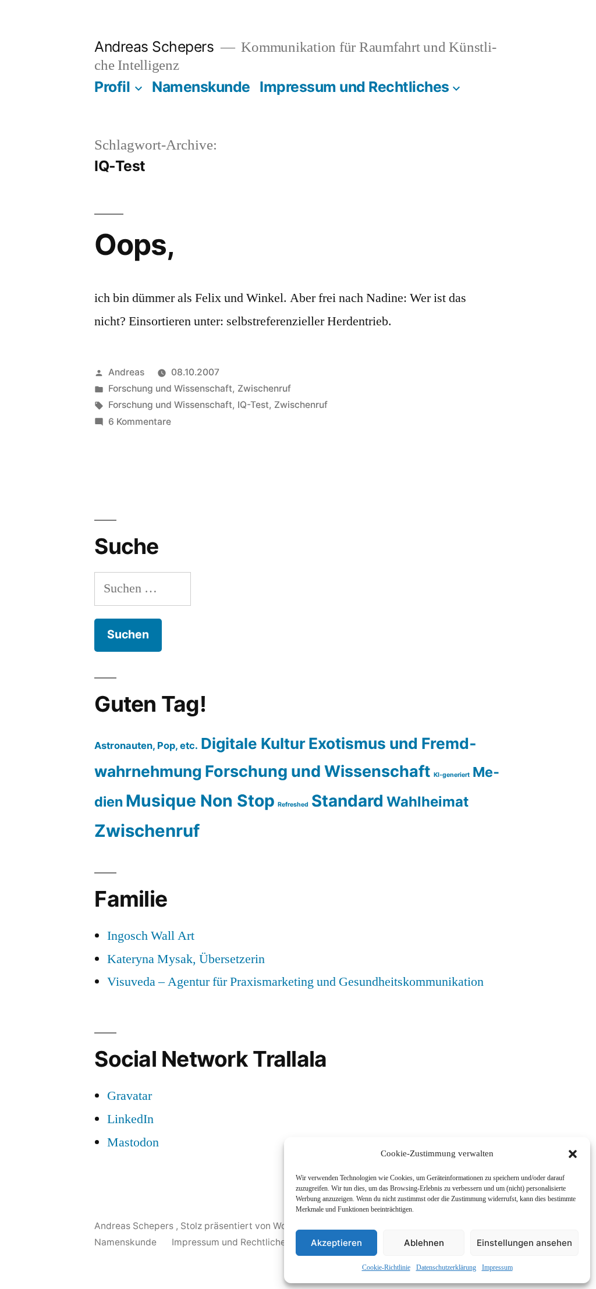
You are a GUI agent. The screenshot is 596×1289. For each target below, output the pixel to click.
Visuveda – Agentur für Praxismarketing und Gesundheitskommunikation (295, 982)
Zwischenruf (264, 388)
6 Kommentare (139, 421)
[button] (573, 1154)
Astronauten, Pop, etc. (146, 745)
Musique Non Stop (200, 801)
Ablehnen (424, 1242)
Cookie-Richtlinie (386, 1267)
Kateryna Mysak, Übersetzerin (186, 959)
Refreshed (293, 804)
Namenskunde (201, 86)
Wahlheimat (427, 801)
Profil (112, 86)
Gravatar (129, 1096)
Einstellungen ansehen (524, 1242)
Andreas (126, 372)
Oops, (134, 244)
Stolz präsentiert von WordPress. (252, 1225)
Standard (347, 801)
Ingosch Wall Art (150, 936)
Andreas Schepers (156, 46)
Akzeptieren (336, 1242)
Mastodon (133, 1142)
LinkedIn (130, 1119)
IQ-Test (253, 404)
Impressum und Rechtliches (354, 86)
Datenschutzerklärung (446, 1267)
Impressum (497, 1267)
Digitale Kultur (253, 743)
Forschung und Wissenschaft (170, 388)
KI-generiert (452, 775)
